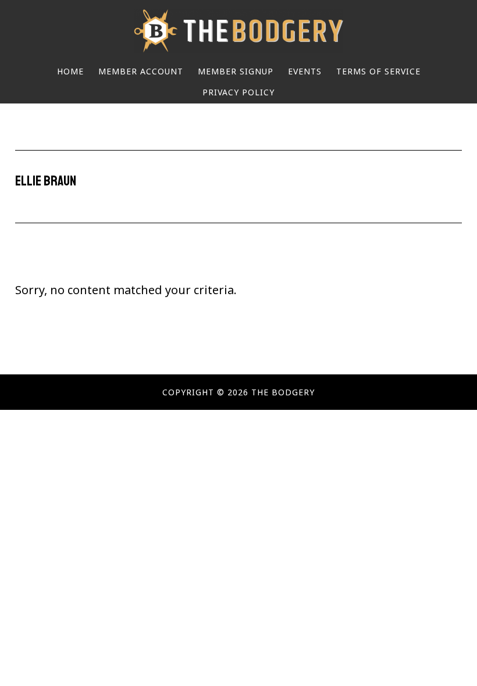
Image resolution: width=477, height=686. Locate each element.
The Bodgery (238, 31)
